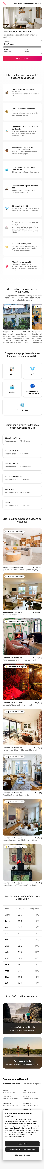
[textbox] (12, 51)
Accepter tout (22, 1144)
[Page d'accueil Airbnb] (4, 3)
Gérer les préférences (22, 1155)
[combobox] (22, 44)
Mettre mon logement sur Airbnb (27, 3)
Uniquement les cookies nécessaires (22, 1149)
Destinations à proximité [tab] (11, 1084)
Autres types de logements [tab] (32, 1084)
